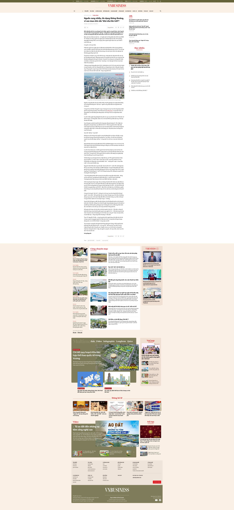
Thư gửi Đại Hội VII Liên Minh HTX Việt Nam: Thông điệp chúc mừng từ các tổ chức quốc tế (150, 441)
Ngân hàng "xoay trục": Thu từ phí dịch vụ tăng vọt (154, 453)
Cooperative (128, 11)
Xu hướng (150, 464)
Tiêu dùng (135, 465)
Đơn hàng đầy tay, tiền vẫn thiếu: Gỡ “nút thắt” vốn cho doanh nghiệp (98, 414)
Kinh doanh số (91, 470)
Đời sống (140, 11)
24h (103, 464)
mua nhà (98, 240)
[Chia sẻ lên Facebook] (116, 27)
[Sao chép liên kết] (123, 27)
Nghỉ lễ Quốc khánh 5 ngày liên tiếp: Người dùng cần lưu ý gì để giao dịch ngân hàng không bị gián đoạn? (80, 325)
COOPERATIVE (76, 475)
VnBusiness (110, 110)
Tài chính (92, 11)
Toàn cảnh (95, 15)
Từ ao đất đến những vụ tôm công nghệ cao (154, 368)
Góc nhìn (105, 469)
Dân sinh (105, 477)
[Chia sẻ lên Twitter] (118, 27)
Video (99, 341)
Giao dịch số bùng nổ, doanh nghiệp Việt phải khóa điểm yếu (134, 414)
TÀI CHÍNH (90, 462)
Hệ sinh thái (90, 480)
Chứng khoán (98, 11)
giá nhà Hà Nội (91, 240)
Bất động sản (106, 11)
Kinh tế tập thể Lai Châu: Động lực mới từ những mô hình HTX (154, 382)
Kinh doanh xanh (76, 480)
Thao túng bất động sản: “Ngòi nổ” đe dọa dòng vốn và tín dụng (139, 41)
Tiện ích (79, 332)
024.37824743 (158, 497)
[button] (134, 452)
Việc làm (105, 478)
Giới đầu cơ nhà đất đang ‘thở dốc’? (139, 90)
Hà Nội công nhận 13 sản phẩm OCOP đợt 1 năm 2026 (154, 363)
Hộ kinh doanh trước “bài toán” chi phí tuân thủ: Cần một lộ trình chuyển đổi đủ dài (80, 307)
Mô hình (75, 478)
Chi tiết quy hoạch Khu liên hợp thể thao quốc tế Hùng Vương (87, 355)
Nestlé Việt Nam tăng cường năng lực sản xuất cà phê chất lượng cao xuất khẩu (80, 268)
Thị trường (135, 464)
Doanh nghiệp (114, 11)
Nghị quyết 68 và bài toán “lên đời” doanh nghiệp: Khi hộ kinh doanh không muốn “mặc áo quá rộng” (139, 28)
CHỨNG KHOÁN (106, 462)
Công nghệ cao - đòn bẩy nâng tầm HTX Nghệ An (153, 376)
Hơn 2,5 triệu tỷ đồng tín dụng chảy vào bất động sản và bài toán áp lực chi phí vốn (80, 260)
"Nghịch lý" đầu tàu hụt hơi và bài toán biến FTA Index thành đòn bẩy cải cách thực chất (153, 414)
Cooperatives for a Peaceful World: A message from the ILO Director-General (151, 265)
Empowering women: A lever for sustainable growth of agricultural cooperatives (152, 283)
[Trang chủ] (82, 11)
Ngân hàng (90, 464)
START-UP (90, 475)
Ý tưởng (90, 478)
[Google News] (111, 27)
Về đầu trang (157, 482)
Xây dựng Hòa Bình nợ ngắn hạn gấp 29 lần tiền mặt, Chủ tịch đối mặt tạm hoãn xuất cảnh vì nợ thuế (140, 81)
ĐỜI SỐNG (105, 475)
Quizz (130, 341)
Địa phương (75, 467)
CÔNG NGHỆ (150, 462)
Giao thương (136, 467)
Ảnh (93, 341)
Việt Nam (75, 464)
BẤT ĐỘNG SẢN (121, 462)
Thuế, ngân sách (91, 469)
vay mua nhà (105, 240)
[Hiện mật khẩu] (129, 232)
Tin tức (119, 464)
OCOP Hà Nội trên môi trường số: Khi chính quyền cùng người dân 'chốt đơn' (151, 357)
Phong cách (106, 480)
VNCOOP (120, 475)
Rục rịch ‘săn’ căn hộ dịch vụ (137, 72)
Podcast (146, 11)
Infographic (109, 341)
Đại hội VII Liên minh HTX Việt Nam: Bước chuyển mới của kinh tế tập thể (154, 447)
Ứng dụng (150, 467)
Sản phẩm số (150, 465)
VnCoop (151, 11)
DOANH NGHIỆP (136, 462)
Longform (121, 341)
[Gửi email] (121, 27)
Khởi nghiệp (90, 477)
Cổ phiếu (105, 465)
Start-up (135, 11)
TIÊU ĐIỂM (75, 462)
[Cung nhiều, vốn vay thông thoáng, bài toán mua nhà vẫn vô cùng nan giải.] (104, 73)
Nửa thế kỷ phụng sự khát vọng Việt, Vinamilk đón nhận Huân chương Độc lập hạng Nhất (80, 316)
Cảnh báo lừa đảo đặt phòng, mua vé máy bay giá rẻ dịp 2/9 (138, 34)
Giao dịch (105, 467)
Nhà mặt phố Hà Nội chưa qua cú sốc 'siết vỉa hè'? (122, 306)
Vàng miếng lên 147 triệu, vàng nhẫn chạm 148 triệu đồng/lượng (80, 282)
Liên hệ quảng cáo (137, 477)
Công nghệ (121, 11)
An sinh (74, 482)
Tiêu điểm (86, 11)
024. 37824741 (140, 475)
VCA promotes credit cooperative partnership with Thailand (151, 301)
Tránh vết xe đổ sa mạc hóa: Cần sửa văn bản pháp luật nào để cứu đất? (140, 67)
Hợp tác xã (75, 477)
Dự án (74, 332)
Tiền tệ (89, 465)
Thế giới (75, 465)
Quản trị (134, 469)
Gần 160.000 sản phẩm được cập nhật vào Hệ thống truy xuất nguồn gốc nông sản (139, 20)
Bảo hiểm (90, 467)
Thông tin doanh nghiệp (138, 470)
